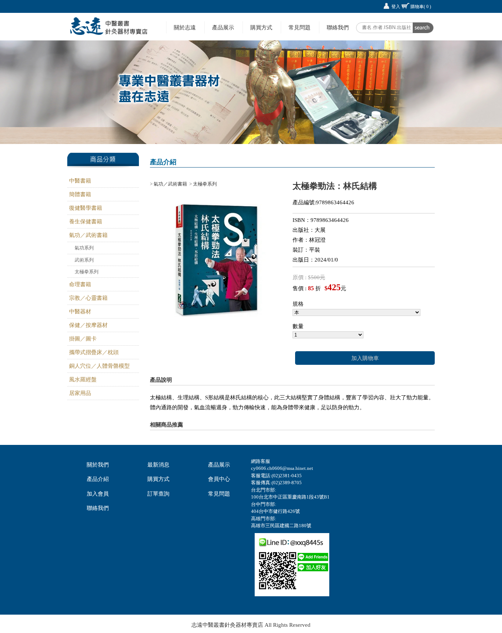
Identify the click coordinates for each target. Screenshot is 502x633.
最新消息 (158, 465)
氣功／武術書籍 (88, 235)
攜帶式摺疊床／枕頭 (94, 352)
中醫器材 (80, 311)
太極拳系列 (86, 271)
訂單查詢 (158, 494)
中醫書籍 (80, 181)
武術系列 (84, 260)
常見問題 (299, 27)
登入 (395, 6)
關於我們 (98, 465)
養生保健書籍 (85, 221)
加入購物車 (365, 358)
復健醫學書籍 (85, 208)
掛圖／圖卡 (83, 339)
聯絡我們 (338, 27)
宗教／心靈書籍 (88, 298)
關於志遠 (185, 27)
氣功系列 (84, 248)
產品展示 (223, 27)
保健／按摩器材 (88, 325)
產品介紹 (98, 479)
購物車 (420, 6)
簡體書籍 (80, 194)
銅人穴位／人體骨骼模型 (99, 366)
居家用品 (80, 393)
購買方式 (261, 27)
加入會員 (98, 494)
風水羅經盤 (83, 379)
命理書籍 (80, 284)
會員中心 (219, 479)
